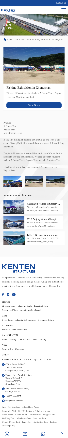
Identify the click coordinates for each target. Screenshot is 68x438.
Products (6, 302)
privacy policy (8, 425)
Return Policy (21, 415)
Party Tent (26, 422)
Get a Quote (34, 105)
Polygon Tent (49, 415)
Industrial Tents (41, 306)
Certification (24, 339)
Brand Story (7, 415)
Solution (6, 330)
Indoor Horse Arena (30, 407)
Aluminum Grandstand (30, 310)
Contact (5, 354)
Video (4, 345)
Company (19, 349)
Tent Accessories (19, 330)
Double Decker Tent (11, 422)
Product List (35, 415)
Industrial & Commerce (25, 320)
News (35, 339)
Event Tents (25, 39)
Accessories (7, 325)
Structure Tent (39, 418)
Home (9, 39)
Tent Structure (13, 407)
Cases (4, 316)
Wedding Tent (8, 418)
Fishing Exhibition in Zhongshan (48, 39)
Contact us (61, 3)
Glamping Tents (25, 306)
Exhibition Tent (41, 422)
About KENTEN (10, 335)
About (5, 339)
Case (16, 39)
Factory (43, 339)
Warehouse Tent (24, 418)
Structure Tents (8, 306)
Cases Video (7, 349)
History (13, 339)
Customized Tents (10, 310)
